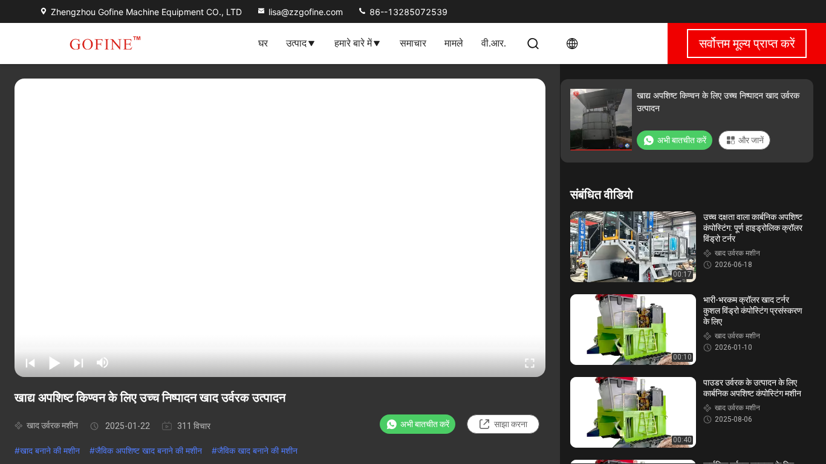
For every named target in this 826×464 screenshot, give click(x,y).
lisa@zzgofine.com (305, 12)
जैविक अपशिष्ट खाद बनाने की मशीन (148, 450)
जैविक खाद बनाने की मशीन (257, 450)
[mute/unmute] (103, 362)
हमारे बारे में (353, 43)
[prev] (30, 362)
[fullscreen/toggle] (530, 362)
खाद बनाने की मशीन (50, 450)
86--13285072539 (407, 12)
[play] (280, 228)
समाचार (413, 43)
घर (263, 43)
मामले (453, 43)
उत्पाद (296, 43)
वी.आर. (493, 43)
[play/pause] (54, 362)
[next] (79, 362)
